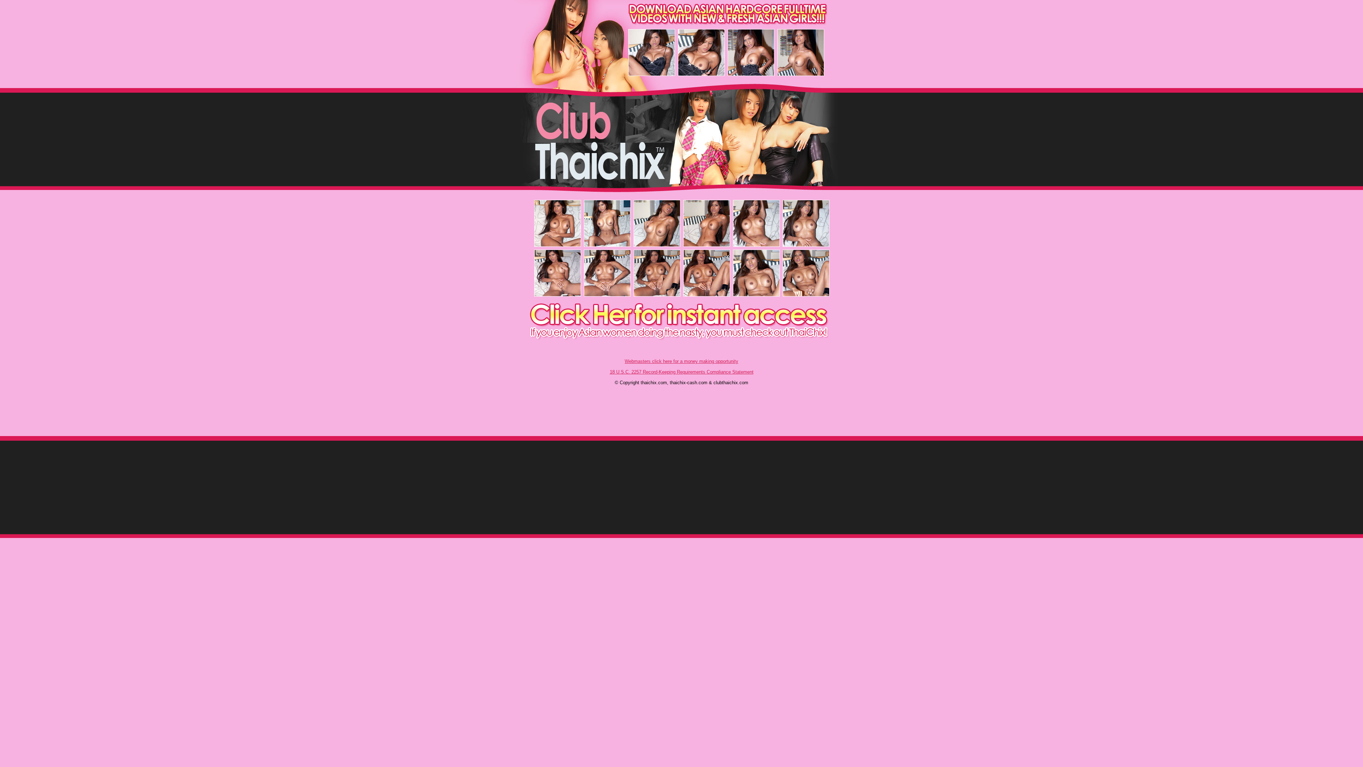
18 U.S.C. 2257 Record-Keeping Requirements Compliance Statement (682, 372)
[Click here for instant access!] (681, 339)
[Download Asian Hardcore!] (681, 23)
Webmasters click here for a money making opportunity (681, 361)
